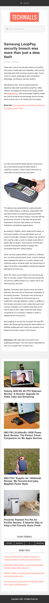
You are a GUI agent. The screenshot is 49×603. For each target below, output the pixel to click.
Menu (26, 3)
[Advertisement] (24, 137)
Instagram (39, 543)
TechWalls (24, 17)
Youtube (9, 543)
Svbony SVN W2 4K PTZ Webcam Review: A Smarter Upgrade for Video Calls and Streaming (22, 393)
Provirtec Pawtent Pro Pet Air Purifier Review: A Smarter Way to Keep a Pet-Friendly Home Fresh (23, 522)
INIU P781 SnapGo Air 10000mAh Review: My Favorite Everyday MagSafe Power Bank (22, 480)
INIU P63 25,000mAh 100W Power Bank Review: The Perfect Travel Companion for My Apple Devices (23, 435)
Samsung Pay (12, 93)
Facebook (19, 543)
